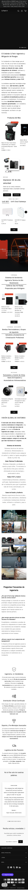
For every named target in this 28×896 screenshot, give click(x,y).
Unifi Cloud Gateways (18, 201)
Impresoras (7, 194)
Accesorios (16, 194)
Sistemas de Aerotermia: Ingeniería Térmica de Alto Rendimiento (14, 280)
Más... (3, 862)
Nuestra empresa (7, 848)
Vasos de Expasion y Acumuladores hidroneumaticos (15, 379)
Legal (3, 857)
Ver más (5, 46)
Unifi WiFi (5, 201)
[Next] (26, 212)
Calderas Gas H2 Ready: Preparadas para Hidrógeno (14, 287)
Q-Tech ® (5, 11)
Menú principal (6, 852)
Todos (14, 229)
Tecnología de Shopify (20, 887)
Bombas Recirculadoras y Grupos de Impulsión (14, 330)
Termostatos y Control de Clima (14, 375)
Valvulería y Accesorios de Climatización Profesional (14, 336)
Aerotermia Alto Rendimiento (14, 254)
